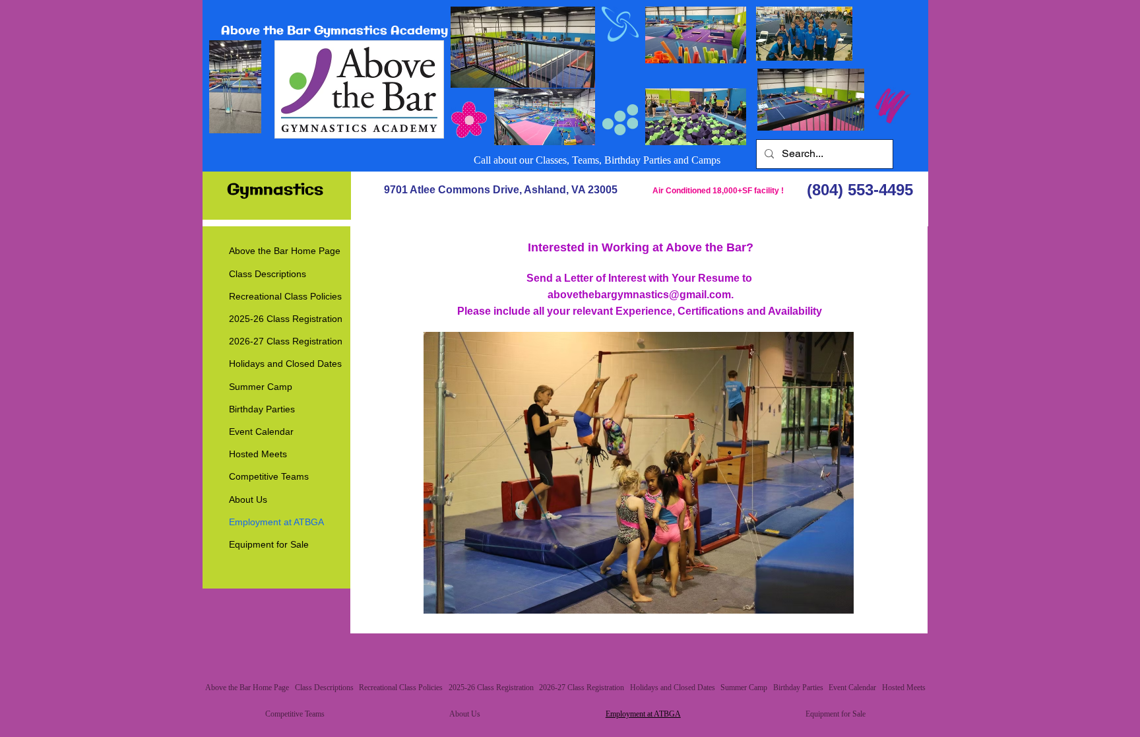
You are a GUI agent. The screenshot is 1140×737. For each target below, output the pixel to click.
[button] (639, 473)
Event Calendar (261, 431)
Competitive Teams (269, 476)
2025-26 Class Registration (285, 318)
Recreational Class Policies (285, 296)
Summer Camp (260, 386)
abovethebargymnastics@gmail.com (639, 294)
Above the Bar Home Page (284, 250)
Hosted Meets (258, 454)
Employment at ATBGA (276, 522)
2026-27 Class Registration (285, 341)
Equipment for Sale (269, 544)
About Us (248, 499)
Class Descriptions (267, 274)
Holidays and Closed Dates (285, 363)
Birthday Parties (262, 409)
